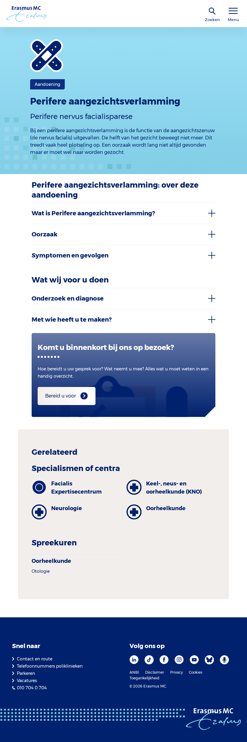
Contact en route (34, 659)
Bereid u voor (60, 396)
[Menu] (233, 11)
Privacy (176, 672)
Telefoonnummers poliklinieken (50, 666)
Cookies (195, 672)
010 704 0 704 (32, 688)
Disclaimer (154, 672)
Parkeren (26, 673)
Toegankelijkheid (144, 678)
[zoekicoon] (212, 11)
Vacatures (27, 680)
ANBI (134, 672)
